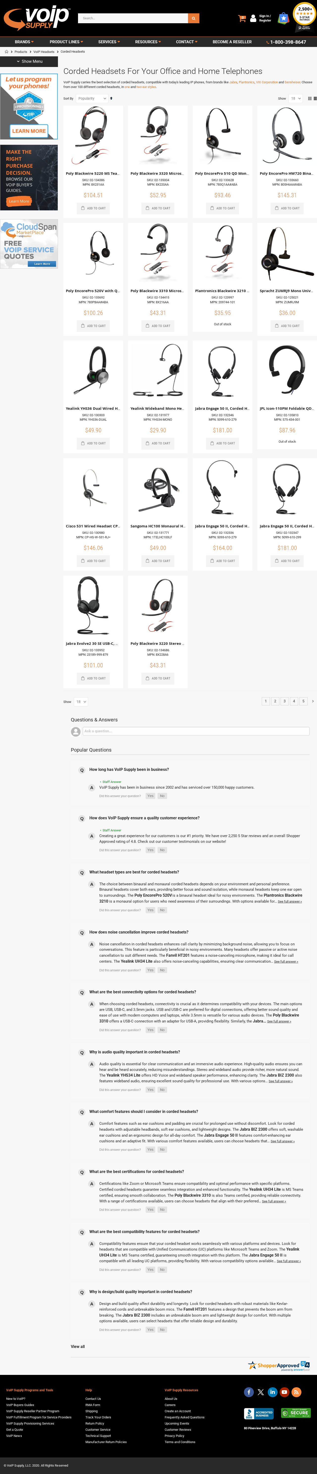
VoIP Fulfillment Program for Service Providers (39, 1417)
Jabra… (260, 1021)
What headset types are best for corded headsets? (134, 872)
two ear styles (146, 87)
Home (6, 51)
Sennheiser (292, 82)
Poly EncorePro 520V (152, 895)
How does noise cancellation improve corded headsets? (138, 932)
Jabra (233, 82)
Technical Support (98, 1436)
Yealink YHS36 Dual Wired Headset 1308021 (106, 408)
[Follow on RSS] (296, 1392)
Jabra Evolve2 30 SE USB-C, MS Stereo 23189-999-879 (114, 643)
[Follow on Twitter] (261, 1393)
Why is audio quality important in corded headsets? (134, 1052)
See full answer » (290, 901)
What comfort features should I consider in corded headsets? (143, 1111)
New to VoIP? (15, 1399)
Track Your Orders (98, 1417)
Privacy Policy (174, 1436)
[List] (315, 99)
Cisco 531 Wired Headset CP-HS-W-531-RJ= (105, 526)
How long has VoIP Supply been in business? (129, 769)
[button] (150, 796)
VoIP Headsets (43, 51)
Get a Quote (14, 1429)
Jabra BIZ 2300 (280, 1075)
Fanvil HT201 (178, 955)
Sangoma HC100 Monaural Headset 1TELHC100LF (176, 526)
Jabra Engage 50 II (221, 1135)
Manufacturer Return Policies (106, 1442)
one (127, 87)
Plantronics (247, 82)
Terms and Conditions (180, 1442)
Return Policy (94, 1423)
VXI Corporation (267, 82)
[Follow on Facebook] (249, 1392)
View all (78, 1346)
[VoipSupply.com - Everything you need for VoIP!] (37, 18)
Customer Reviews (178, 1429)
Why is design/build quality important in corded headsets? (140, 1291)
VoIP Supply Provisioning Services (30, 1423)
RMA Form (92, 1405)
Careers (170, 1405)
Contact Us (93, 1399)
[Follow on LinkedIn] (273, 1392)
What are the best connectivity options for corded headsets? (142, 992)
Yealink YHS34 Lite (123, 1075)
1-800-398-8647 (288, 42)
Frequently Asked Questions (185, 1417)
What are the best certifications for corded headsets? (136, 1171)
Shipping (91, 1411)
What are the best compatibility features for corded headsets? (144, 1231)
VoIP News (14, 1436)
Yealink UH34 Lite (137, 961)
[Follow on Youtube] (285, 1392)
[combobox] (138, 18)
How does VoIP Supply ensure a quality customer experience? (144, 818)
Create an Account (178, 1411)
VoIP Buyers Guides (20, 1405)
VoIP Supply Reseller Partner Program (32, 1411)
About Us (171, 1399)
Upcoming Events (177, 1423)
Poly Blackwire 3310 (193, 1195)
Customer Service (97, 1429)
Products (21, 51)
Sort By (68, 98)
